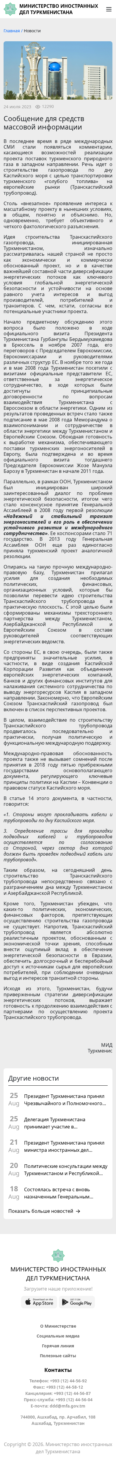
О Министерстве (58, 1326)
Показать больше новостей (40, 1211)
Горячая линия (58, 1346)
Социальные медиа (58, 1336)
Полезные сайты (58, 1355)
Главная (12, 30)
